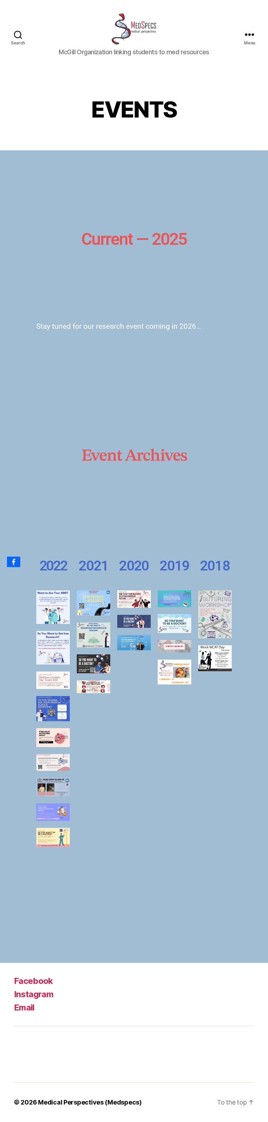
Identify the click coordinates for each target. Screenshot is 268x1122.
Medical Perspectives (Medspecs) (90, 1102)
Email (24, 1007)
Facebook (33, 981)
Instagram (33, 994)
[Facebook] (13, 562)
